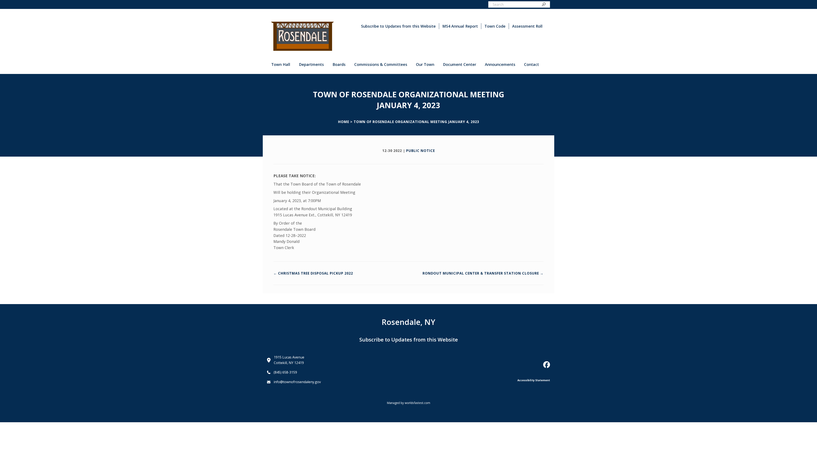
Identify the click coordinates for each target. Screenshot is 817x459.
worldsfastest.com (417, 403)
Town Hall (280, 64)
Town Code (495, 26)
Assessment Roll (527, 26)
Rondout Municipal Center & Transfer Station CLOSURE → (483, 273)
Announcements (500, 64)
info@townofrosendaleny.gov (297, 382)
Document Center (459, 64)
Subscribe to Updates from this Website (398, 26)
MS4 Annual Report (460, 26)
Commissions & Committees (380, 64)
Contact (531, 64)
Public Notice (420, 150)
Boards (339, 64)
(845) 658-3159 (285, 372)
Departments (311, 64)
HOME (343, 121)
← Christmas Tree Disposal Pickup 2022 (313, 273)
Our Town (425, 64)
